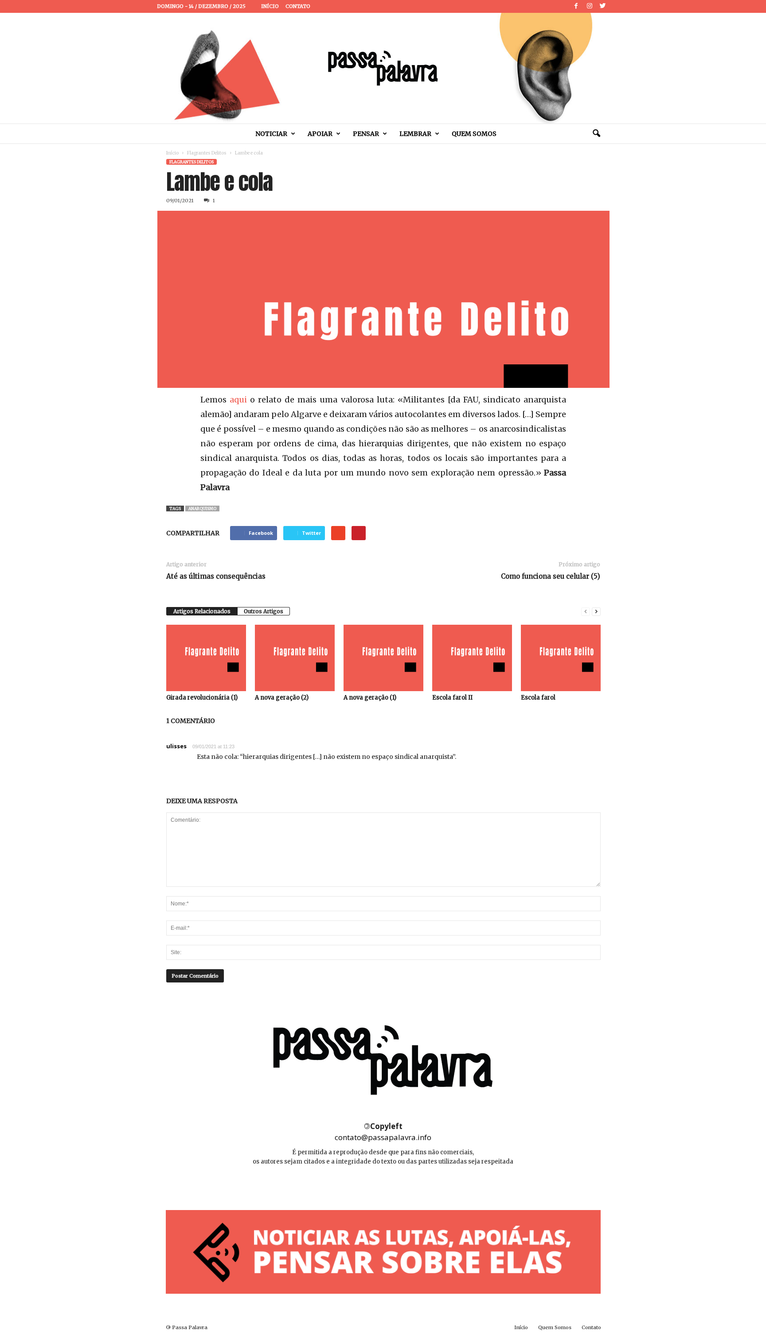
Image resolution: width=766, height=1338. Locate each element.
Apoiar (320, 134)
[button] (596, 133)
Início (270, 6)
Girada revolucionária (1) (202, 697)
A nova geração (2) (282, 697)
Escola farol (538, 697)
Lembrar (415, 134)
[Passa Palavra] (383, 68)
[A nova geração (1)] (383, 658)
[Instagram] (589, 6)
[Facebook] (576, 6)
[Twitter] (603, 6)
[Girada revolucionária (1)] (206, 658)
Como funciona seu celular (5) (550, 576)
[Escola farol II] (472, 658)
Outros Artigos (263, 611)
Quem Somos (474, 134)
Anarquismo (202, 508)
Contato (297, 6)
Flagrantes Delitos (207, 153)
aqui (238, 399)
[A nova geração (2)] (295, 658)
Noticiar (271, 134)
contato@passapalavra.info (383, 1137)
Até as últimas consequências (216, 576)
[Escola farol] (561, 658)
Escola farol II (452, 697)
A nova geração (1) (370, 697)
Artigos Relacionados (202, 611)
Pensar (366, 134)
